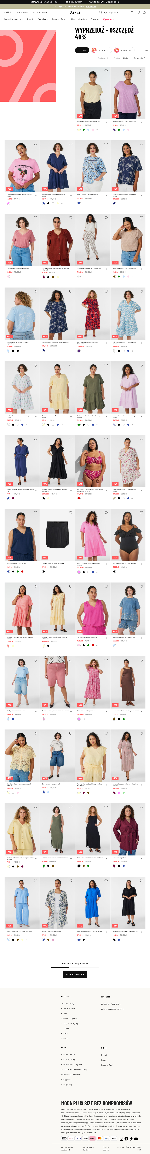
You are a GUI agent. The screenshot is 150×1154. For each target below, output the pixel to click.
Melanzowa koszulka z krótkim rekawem (88, 121)
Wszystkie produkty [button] (12, 19)
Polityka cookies (106, 1148)
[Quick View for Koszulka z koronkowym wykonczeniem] (35, 269)
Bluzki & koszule (68, 1008)
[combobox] (112, 12)
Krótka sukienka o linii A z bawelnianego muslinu (53, 195)
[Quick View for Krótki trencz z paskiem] (141, 858)
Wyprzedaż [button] (107, 19)
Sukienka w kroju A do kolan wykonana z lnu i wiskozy (20, 638)
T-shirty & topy (67, 1003)
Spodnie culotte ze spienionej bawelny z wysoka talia (20, 490)
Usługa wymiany (68, 1059)
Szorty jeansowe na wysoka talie (16, 711)
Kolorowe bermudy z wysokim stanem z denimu (55, 711)
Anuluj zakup (66, 1084)
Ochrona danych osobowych (67, 1148)
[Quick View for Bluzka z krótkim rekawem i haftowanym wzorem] (141, 195)
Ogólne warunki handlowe (88, 1148)
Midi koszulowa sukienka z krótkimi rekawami (90, 931)
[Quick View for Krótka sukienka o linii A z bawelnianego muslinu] (71, 195)
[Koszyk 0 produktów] (144, 12)
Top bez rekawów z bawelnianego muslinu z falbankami (89, 784)
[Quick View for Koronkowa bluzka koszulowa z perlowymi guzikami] (35, 784)
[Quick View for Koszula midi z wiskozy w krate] (106, 711)
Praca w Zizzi (106, 1065)
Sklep (7, 12)
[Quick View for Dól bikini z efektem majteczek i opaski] (71, 564)
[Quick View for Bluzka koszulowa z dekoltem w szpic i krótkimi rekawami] (71, 269)
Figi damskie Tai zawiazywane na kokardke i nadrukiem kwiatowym (90, 490)
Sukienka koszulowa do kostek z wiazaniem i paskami (125, 784)
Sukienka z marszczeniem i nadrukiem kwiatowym (88, 343)
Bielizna (64, 1033)
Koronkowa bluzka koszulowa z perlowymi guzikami (19, 784)
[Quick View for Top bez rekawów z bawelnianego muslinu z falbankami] (106, 784)
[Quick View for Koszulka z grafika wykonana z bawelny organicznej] (35, 343)
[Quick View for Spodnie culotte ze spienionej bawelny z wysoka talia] (35, 490)
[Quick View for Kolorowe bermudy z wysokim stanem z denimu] (71, 711)
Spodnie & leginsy (68, 1018)
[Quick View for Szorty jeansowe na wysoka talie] (35, 711)
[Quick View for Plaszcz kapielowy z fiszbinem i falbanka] (141, 564)
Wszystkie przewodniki (71, 1074)
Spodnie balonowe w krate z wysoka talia (89, 268)
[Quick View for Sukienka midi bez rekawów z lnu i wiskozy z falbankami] (71, 490)
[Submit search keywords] (100, 12)
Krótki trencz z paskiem (119, 858)
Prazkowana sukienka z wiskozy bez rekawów (126, 711)
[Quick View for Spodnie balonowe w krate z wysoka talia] (106, 269)
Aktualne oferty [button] (58, 19)
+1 (61, 277)
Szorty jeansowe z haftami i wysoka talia (124, 637)
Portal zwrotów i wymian (71, 1064)
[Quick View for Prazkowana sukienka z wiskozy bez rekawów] (141, 711)
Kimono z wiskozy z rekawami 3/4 (51, 931)
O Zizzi (104, 1055)
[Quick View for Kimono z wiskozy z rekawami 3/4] (71, 932)
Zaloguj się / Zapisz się (111, 1004)
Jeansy (64, 1038)
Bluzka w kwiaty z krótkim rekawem (87, 194)
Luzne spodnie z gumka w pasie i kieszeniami (19, 931)
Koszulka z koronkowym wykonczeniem (18, 268)
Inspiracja (22, 12)
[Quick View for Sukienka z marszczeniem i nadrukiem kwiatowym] (106, 343)
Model (125, 58)
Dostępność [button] (66, 1079)
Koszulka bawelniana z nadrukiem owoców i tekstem (19, 195)
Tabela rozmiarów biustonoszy (74, 1069)
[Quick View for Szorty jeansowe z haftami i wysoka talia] (141, 638)
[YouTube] (136, 1138)
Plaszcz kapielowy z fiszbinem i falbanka (124, 563)
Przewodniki (40, 12)
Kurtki (64, 1013)
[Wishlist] (106, 71)
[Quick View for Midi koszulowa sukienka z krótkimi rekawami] (106, 932)
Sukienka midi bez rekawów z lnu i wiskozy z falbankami (54, 490)
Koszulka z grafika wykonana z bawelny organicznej (18, 343)
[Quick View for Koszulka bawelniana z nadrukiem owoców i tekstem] (35, 195)
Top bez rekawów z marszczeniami (16, 563)
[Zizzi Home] (75, 12)
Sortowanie (138, 58)
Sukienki (65, 1028)
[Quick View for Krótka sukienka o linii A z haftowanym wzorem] (71, 343)
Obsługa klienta (68, 1054)
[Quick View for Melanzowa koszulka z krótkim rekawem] (106, 122)
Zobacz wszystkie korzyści (112, 1009)
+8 (62, 203)
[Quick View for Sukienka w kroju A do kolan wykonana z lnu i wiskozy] (35, 638)
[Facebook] (126, 1138)
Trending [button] (42, 19)
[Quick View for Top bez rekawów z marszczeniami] (35, 564)
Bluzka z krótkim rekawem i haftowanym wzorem (124, 195)
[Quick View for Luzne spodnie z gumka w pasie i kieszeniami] (35, 932)
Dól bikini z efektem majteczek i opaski (53, 563)
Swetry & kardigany (69, 1023)
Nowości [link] (31, 19)
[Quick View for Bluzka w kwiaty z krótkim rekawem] (106, 195)
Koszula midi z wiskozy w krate (86, 711)
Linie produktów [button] (78, 19)
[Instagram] (121, 1138)
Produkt (117, 58)
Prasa (103, 1060)
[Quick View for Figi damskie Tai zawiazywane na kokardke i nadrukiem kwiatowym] (106, 490)
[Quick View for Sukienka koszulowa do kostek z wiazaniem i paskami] (141, 784)
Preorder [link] (95, 19)
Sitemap (120, 1147)
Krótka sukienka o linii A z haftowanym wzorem (55, 342)
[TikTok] (131, 1138)
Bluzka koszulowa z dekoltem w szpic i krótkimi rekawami (55, 269)
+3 (97, 129)
